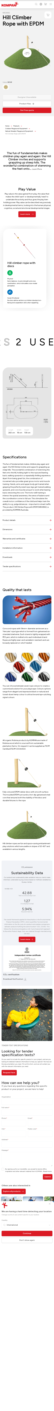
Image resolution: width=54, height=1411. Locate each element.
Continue (27, 1233)
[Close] (49, 1204)
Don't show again (27, 1240)
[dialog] (27, 705)
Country (4, 1220)
